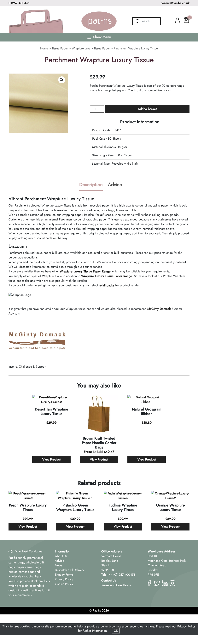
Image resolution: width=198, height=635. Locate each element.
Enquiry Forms (64, 574)
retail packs (106, 285)
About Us (61, 556)
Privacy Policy (64, 579)
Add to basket (147, 109)
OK (116, 630)
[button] (61, 79)
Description (91, 184)
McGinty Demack (159, 309)
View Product (51, 459)
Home (44, 48)
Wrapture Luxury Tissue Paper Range (85, 271)
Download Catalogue (28, 551)
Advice (115, 184)
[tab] (91, 185)
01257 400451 (19, 3)
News (58, 565)
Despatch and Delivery (69, 570)
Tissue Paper (60, 48)
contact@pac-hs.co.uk (175, 3)
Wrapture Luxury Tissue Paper (91, 48)
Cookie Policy (64, 584)
